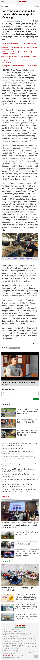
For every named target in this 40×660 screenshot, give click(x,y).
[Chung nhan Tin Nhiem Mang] (11, 657)
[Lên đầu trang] (36, 656)
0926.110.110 (11, 655)
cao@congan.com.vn (12, 650)
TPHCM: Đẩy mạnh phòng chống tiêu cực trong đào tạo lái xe (27, 411)
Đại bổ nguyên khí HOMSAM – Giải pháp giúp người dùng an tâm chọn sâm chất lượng (26, 597)
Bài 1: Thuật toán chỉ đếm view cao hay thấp (26, 533)
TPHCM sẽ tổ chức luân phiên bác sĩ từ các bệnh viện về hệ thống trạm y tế (26, 616)
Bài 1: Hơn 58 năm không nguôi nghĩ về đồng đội (26, 543)
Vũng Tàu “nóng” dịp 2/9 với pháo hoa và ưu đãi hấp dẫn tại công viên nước (26, 554)
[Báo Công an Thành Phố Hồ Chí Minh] (22, 2)
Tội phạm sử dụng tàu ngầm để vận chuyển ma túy (19, 464)
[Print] (37, 21)
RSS (37, 6)
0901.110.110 (19, 655)
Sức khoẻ (5, 561)
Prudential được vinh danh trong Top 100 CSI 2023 (20, 479)
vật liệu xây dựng (14, 348)
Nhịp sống (6, 496)
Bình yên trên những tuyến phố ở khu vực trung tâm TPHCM (27, 433)
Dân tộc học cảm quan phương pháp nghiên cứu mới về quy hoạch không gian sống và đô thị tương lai (19, 525)
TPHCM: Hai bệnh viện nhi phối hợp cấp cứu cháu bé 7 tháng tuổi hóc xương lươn (26, 607)
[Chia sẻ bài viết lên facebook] (33, 21)
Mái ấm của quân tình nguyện (12, 448)
